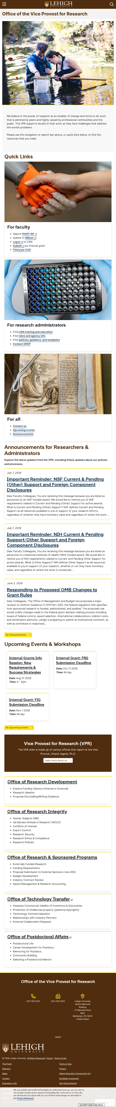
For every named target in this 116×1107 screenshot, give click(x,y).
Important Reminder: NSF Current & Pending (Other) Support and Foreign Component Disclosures (55, 485)
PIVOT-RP (28, 234)
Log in (16, 242)
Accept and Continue (91, 1105)
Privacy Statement (25, 1098)
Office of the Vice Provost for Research (44, 13)
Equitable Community (69, 1078)
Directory (6, 1068)
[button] (111, 4)
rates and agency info (32, 336)
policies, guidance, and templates (39, 340)
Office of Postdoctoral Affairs (38, 937)
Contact (6, 1078)
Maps (4, 1073)
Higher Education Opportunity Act (75, 1073)
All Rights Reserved (36, 1058)
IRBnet (29, 238)
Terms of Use (60, 1058)
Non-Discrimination (68, 1083)
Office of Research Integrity (37, 812)
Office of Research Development (42, 782)
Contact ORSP (22, 344)
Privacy (49, 1058)
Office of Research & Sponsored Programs (52, 857)
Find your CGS (22, 250)
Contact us (19, 426)
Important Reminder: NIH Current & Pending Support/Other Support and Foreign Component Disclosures (55, 540)
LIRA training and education (36, 332)
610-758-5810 (58, 1001)
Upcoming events (24, 430)
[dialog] (58, 1097)
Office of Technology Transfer (38, 899)
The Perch (7, 1064)
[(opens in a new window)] (59, 4)
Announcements (23, 434)
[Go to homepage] (58, 1048)
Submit (17, 246)
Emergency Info (9, 1083)
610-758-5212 (33, 1001)
